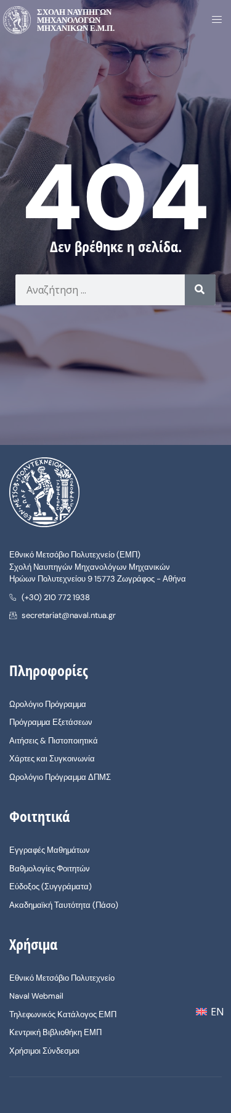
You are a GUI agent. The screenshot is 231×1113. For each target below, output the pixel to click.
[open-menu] (213, 20)
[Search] (200, 289)
